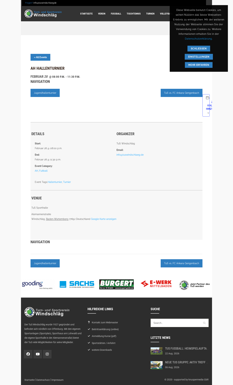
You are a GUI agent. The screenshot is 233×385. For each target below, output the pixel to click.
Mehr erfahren (198, 65)
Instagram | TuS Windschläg (47, 354)
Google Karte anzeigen (103, 219)
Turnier (67, 182)
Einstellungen (198, 56)
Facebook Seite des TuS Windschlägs (28, 354)
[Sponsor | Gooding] (37, 284)
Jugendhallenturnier (45, 93)
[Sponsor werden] (195, 285)
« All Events (40, 57)
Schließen (199, 48)
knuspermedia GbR (198, 379)
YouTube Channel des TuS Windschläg (37, 354)
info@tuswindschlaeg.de (44, 3)
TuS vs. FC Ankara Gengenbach (181, 93)
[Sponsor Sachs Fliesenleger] (77, 284)
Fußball (43, 170)
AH (36, 170)
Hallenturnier (55, 182)
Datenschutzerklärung (198, 38)
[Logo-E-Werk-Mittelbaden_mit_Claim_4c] (156, 284)
